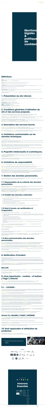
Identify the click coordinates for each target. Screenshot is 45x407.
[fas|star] (17, 379)
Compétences (24, 392)
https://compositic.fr (9, 80)
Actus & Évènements (24, 395)
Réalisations (24, 393)
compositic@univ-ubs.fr (28, 396)
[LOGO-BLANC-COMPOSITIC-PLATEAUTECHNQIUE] (6, 2)
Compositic (24, 391)
